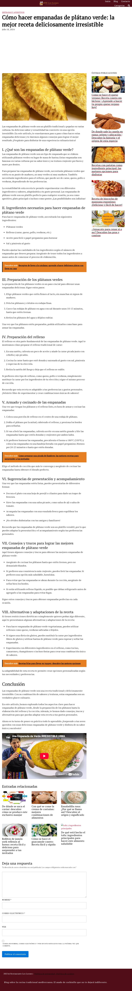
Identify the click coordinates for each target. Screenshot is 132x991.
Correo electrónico (13, 913)
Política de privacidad (44, 973)
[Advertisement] (66, 52)
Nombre (6, 900)
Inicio (107, 1)
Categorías (119, 5)
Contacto (125, 1)
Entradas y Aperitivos (13, 12)
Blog (116, 1)
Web (4, 927)
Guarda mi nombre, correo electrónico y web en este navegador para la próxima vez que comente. (41, 945)
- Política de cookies (64, 973)
